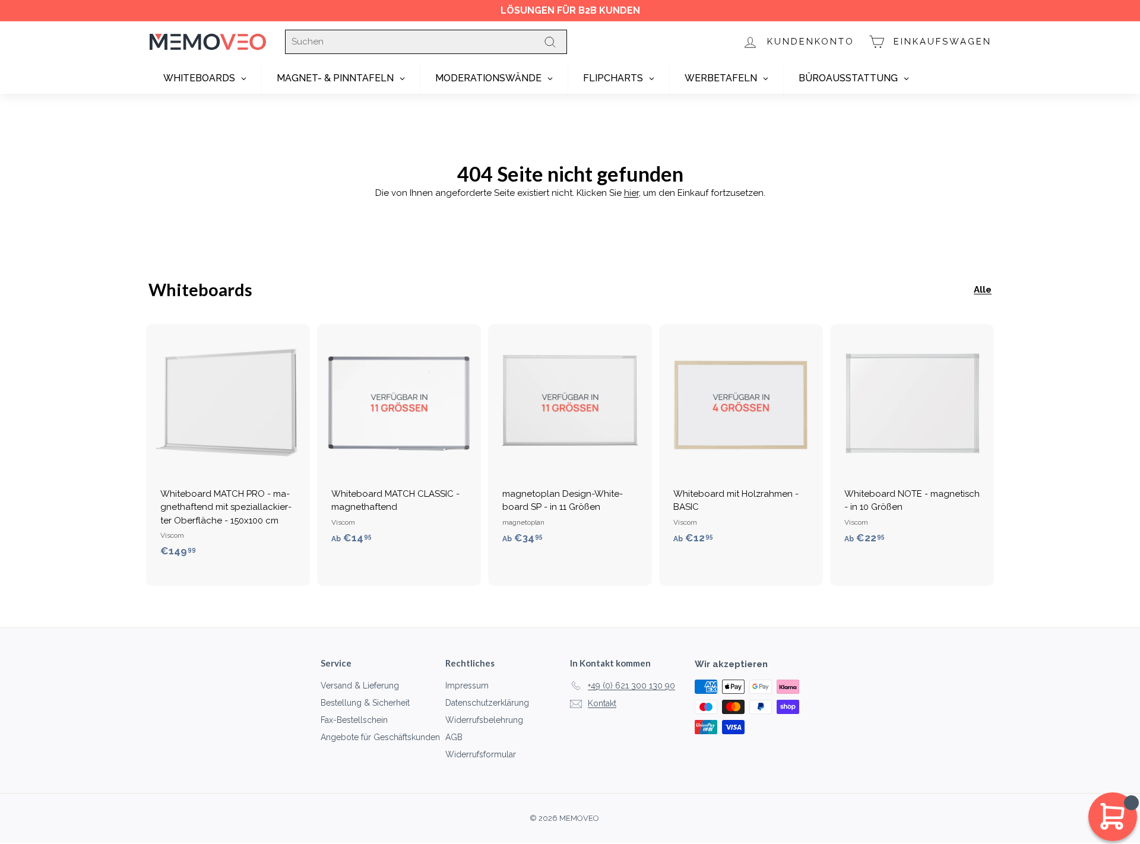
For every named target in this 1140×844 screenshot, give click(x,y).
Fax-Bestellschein (354, 720)
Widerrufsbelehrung (484, 720)
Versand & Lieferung (360, 685)
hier (631, 193)
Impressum (467, 685)
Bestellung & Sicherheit (365, 702)
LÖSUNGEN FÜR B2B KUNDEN (570, 10)
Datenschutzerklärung (487, 702)
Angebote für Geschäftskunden (380, 737)
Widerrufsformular (480, 754)
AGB (454, 737)
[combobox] (426, 42)
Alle (983, 289)
